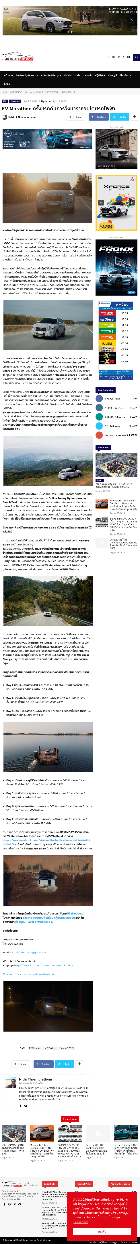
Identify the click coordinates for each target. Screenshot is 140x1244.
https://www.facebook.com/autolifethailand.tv (43, 965)
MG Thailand (50, 1048)
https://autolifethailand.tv (31, 1083)
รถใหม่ (52, 974)
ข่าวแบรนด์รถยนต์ (26, 974)
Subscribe (132, 435)
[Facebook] (108, 57)
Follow (133, 407)
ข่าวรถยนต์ (15, 101)
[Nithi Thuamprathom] (5, 117)
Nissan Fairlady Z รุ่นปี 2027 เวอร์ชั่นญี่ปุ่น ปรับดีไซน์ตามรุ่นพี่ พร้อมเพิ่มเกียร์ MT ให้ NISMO (126, 1149)
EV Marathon (35, 1048)
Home (4, 92)
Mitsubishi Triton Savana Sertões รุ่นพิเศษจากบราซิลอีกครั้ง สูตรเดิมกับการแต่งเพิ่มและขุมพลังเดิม (123, 505)
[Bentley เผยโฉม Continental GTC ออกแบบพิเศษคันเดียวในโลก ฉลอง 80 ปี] (102, 543)
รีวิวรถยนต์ (9, 974)
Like (135, 398)
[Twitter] (123, 57)
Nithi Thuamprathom (23, 117)
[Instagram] (113, 57)
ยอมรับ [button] (102, 1231)
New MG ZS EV (67, 1048)
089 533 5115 (15, 943)
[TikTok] (118, 57)
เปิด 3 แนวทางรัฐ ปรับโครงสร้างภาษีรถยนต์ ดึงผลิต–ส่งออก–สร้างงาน (114, 485)
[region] (70, 20)
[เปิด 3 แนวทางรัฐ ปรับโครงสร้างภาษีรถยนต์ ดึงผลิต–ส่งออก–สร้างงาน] (116, 465)
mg (25, 92)
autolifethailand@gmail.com (29, 952)
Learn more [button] (80, 1222)
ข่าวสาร (100, 480)
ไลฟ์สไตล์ (42, 974)
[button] (70, 20)
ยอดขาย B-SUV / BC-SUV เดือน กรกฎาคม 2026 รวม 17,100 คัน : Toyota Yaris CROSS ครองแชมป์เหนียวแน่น (123, 524)
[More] (134, 117)
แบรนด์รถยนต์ (15, 92)
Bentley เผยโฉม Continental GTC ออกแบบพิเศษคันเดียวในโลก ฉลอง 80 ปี (123, 544)
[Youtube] (128, 57)
